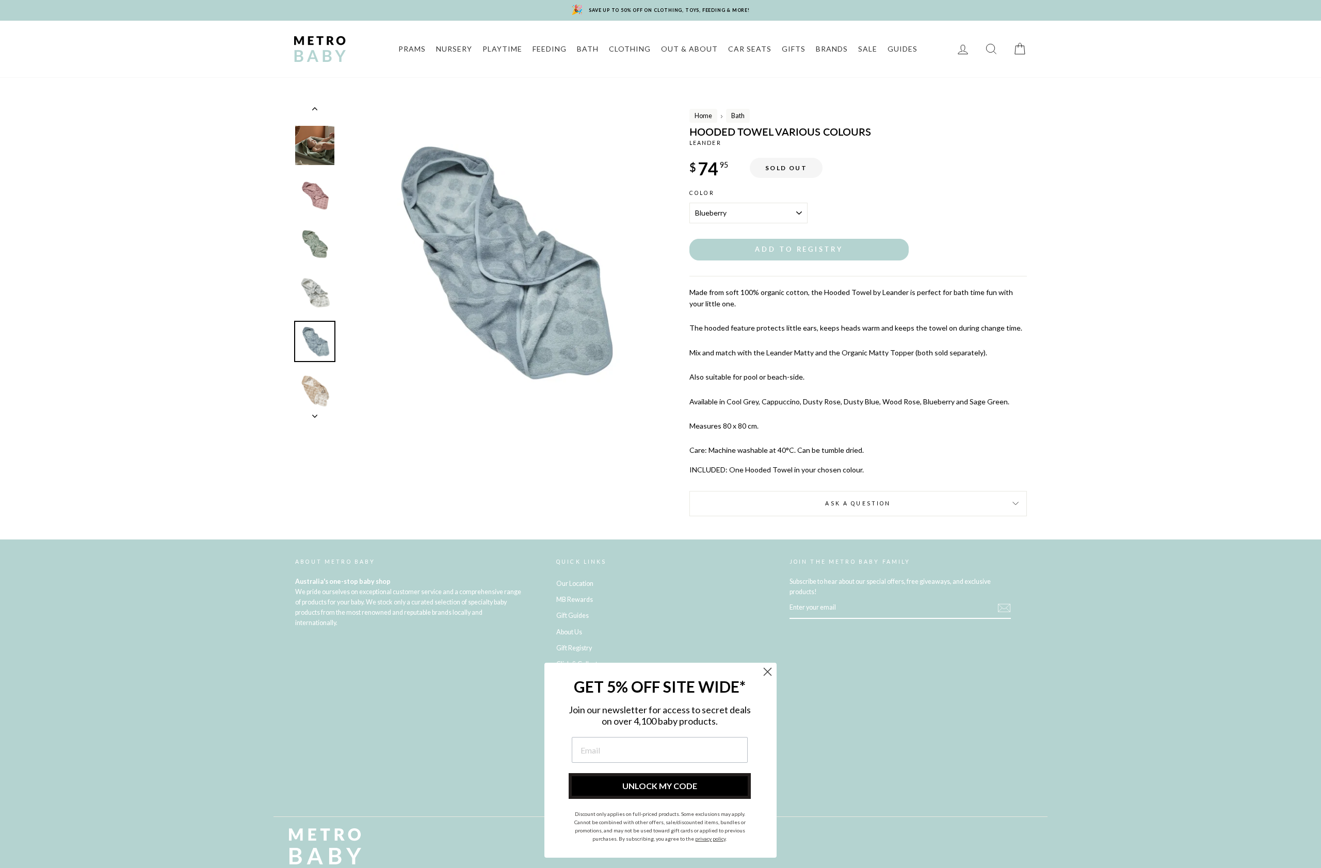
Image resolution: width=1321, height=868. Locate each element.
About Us (569, 632)
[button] (799, 249)
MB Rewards (574, 599)
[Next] (314, 413)
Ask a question (858, 503)
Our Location (574, 583)
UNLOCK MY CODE (659, 786)
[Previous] (314, 111)
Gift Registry (574, 648)
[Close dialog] (768, 672)
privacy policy (710, 839)
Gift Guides (572, 615)
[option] (499, 261)
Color (702, 193)
